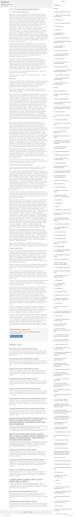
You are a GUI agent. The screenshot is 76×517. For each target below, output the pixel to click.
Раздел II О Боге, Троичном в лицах (61, 259)
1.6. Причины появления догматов (61, 50)
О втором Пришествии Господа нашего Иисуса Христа (27, 408)
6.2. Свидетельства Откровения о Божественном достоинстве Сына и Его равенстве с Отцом (62, 374)
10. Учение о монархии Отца (59, 457)
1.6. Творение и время (58, 505)
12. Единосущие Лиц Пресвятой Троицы (62, 464)
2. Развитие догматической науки (60, 66)
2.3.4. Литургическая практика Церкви (62, 127)
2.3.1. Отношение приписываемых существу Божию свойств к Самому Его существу (62, 219)
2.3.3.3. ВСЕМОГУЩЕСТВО (60, 235)
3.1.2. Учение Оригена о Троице (60, 291)
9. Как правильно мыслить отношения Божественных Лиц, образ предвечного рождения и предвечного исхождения (62, 453)
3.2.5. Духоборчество (58, 315)
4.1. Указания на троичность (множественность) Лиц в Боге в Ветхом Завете (62, 330)
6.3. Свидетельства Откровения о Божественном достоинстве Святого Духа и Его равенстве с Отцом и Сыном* (63, 411)
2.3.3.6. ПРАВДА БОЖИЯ (59, 246)
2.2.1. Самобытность (58, 199)
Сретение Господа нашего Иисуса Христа (23, 501)
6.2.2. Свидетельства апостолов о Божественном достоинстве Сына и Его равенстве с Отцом (62, 385)
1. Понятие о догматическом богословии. (62, 11)
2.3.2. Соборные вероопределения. (61, 119)
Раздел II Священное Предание (60, 90)
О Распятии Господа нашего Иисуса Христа (23, 378)
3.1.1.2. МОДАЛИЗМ (58, 288)
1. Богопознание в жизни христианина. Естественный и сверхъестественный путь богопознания (62, 142)
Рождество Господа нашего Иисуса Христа (23, 349)
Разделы (30, 512)
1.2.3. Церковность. (58, 29)
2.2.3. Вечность (57, 206)
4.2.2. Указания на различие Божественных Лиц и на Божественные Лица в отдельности (62, 354)
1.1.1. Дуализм (57, 480)
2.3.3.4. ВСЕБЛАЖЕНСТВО (59, 238)
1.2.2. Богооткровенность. (59, 26)
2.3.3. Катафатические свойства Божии (62, 224)
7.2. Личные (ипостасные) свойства (61, 440)
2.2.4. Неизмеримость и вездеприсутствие (62, 209)
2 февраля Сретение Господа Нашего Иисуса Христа (26, 459)
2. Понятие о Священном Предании (61, 99)
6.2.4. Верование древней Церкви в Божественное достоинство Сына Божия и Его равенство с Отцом (62, 405)
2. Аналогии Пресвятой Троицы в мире (62, 267)
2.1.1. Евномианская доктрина (60, 162)
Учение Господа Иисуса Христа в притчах (23, 449)
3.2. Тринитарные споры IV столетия (61, 295)
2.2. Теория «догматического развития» (62, 74)
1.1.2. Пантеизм (57, 483)
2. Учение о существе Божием (60, 187)
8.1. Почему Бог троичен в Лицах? (61, 448)
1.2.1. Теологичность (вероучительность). (62, 23)
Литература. (56, 8)
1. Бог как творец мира (58, 472)
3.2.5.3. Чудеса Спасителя (68, 515)
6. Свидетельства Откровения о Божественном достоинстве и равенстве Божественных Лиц (62, 365)
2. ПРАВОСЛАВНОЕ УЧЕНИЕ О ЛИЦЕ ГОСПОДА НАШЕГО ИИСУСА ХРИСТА (26, 480)
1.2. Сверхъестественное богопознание (62, 151)
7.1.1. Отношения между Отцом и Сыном (62, 431)
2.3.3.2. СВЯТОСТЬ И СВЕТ (60, 232)
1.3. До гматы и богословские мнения (61, 37)
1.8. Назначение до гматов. (59, 58)
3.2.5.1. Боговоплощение (6, 515)
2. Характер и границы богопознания (61, 154)
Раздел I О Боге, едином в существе (61, 180)
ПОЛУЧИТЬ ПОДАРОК (16, 336)
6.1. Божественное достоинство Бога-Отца (62, 369)
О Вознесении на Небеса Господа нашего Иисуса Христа (28, 398)
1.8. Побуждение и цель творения (60, 513)
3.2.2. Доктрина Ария (58, 303)
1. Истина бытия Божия (58, 183)
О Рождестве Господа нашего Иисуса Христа (24, 368)
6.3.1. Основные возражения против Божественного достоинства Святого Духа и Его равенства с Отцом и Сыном (62, 418)
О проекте (25, 512)
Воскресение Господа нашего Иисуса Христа (24, 358)
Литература (56, 87)
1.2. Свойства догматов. (59, 19)
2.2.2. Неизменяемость (58, 203)
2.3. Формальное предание (59, 111)
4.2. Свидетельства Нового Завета (61, 344)
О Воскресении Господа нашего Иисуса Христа (25, 388)
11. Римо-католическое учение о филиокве (62, 460)
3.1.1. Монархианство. (58, 280)
